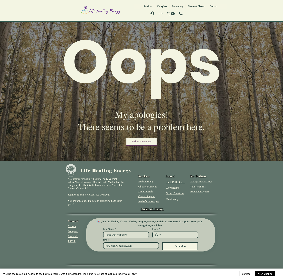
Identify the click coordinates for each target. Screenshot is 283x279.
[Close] (279, 273)
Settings (246, 273)
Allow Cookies (265, 273)
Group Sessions (175, 193)
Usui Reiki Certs (175, 182)
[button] (171, 13)
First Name (109, 228)
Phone (156, 228)
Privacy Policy (129, 273)
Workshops (172, 187)
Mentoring (172, 199)
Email (107, 239)
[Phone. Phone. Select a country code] (158, 235)
